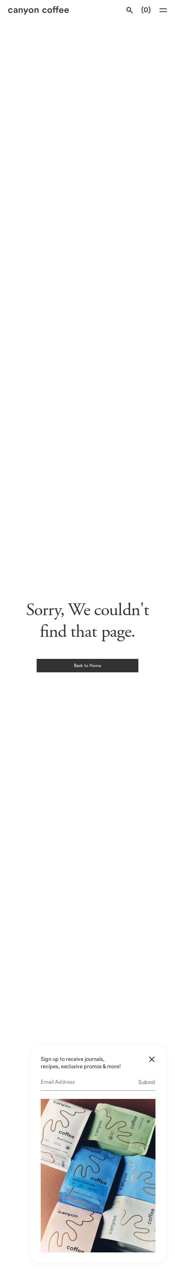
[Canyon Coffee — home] (46, 10)
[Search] (129, 10)
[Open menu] (163, 10)
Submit (146, 1082)
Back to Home (87, 666)
